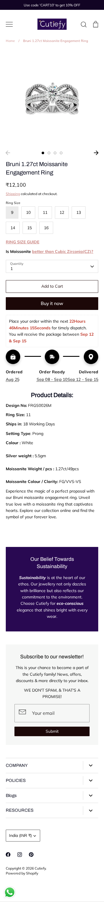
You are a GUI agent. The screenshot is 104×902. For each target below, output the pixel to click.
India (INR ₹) (20, 835)
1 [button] (43, 153)
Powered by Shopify (22, 873)
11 (45, 212)
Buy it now (52, 303)
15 (29, 227)
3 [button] (55, 153)
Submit (52, 731)
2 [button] (49, 153)
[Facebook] (8, 854)
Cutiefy (40, 868)
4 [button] (61, 153)
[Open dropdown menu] (90, 765)
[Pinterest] (31, 854)
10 (28, 212)
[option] (52, 98)
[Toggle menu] (9, 24)
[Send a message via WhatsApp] (9, 892)
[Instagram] (19, 854)
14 (12, 227)
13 (78, 212)
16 (46, 227)
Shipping (13, 194)
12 (62, 212)
